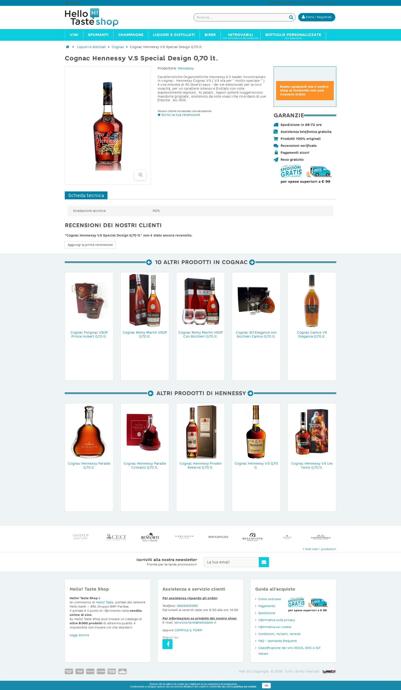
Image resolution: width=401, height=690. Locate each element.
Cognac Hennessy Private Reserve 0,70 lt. (200, 465)
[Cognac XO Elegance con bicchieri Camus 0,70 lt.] (256, 300)
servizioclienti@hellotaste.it (101, 2)
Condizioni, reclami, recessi (279, 634)
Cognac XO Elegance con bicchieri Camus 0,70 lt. (256, 334)
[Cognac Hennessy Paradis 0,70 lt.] (89, 432)
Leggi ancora (79, 635)
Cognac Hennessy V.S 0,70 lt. (256, 465)
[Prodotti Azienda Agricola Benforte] (150, 537)
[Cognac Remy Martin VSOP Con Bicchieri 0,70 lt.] (200, 300)
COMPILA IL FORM (188, 630)
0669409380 (187, 606)
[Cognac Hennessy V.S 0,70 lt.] (256, 432)
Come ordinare (269, 599)
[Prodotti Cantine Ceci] (116, 537)
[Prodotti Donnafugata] (218, 537)
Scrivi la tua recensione (180, 115)
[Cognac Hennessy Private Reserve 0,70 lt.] (200, 432)
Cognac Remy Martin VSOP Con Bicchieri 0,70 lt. (200, 334)
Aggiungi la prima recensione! (90, 244)
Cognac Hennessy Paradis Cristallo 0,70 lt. (145, 465)
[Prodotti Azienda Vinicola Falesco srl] (82, 537)
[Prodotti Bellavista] (252, 537)
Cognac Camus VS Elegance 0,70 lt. (312, 334)
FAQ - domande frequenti (277, 641)
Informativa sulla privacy (276, 620)
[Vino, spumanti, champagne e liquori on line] (96, 17)
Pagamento (266, 606)
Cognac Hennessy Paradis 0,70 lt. (89, 465)
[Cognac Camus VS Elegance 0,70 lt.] (312, 300)
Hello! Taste (104, 602)
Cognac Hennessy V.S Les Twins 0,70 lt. (312, 465)
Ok (266, 685)
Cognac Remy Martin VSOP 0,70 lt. (145, 334)
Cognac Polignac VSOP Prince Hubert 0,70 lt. (89, 334)
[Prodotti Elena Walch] (184, 537)
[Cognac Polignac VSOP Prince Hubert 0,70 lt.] (89, 300)
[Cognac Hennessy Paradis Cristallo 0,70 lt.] (145, 432)
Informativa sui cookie (274, 627)
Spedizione (266, 613)
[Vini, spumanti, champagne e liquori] (67, 47)
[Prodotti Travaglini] (286, 537)
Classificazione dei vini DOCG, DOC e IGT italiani (289, 650)
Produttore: (167, 68)
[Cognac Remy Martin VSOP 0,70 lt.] (145, 300)
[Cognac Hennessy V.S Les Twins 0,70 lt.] (312, 432)
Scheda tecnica (86, 195)
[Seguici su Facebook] (167, 644)
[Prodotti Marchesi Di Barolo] (320, 537)
